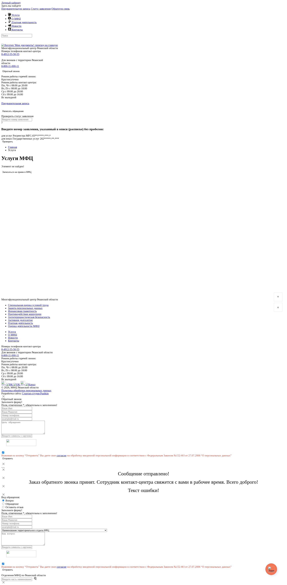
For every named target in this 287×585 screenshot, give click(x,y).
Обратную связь (60, 8)
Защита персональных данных (25, 308)
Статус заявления (41, 8)
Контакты (17, 29)
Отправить (7, 458)
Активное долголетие (20, 320)
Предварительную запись (15, 8)
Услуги (15, 15)
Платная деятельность (24, 22)
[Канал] (30, 384)
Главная (12, 147)
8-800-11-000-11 (10, 66)
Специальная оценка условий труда (28, 305)
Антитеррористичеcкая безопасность (29, 317)
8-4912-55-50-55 (10, 54)
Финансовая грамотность (22, 311)
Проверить (7, 141)
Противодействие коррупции (24, 314)
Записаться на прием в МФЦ (16, 172)
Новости (16, 26)
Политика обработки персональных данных (26, 390)
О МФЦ (16, 18)
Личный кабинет (11, 2)
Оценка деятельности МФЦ (24, 326)
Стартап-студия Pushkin (35, 393)
